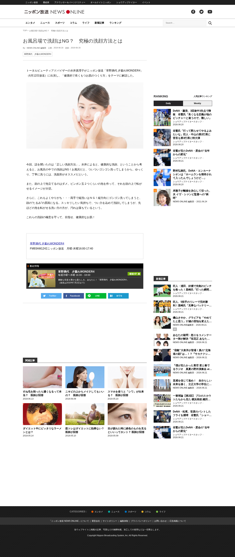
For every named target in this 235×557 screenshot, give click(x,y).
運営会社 (96, 521)
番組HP (134, 272)
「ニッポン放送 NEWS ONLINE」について (69, 521)
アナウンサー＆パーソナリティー (69, 2)
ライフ (85, 22)
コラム (73, 22)
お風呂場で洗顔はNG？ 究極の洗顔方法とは (73, 41)
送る (96, 296)
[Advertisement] (183, 61)
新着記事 (99, 22)
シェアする (73, 296)
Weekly (197, 103)
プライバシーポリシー (141, 521)
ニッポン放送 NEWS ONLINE (61, 12)
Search (210, 23)
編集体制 (124, 521)
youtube (210, 12)
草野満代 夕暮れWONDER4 (37, 54)
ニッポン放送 (31, 2)
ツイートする (51, 296)
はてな (118, 296)
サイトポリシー (110, 521)
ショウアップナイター (126, 2)
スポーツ (60, 22)
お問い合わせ (160, 521)
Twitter (201, 12)
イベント (146, 2)
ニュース (45, 22)
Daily (168, 103)
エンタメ (30, 22)
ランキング (115, 22)
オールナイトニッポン (100, 2)
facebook (193, 12)
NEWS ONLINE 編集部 (36, 48)
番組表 (46, 2)
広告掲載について (177, 521)
